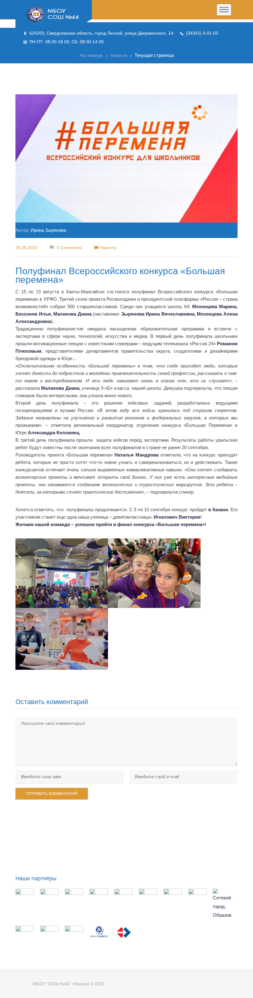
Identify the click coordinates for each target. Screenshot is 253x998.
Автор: (40, 230)
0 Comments (69, 247)
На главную (91, 55)
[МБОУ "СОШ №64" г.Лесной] (53, 14)
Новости (118, 55)
